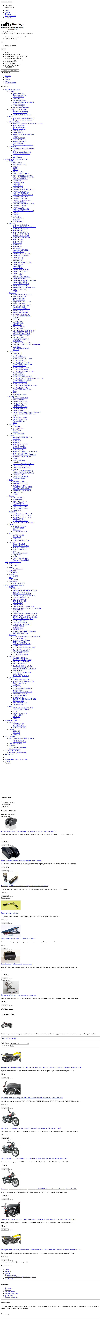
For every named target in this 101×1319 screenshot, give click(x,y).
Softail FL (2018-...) (19, 405)
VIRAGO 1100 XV (19, 326)
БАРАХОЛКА (9, 754)
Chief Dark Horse (18, 428)
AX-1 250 (16, 588)
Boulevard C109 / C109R (21, 225)
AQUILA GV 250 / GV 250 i (22, 517)
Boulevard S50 (17, 244)
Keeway (11, 496)
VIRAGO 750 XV (18, 337)
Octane (15, 556)
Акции (7, 81)
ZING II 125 (17, 538)
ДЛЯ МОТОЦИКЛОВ (12, 89)
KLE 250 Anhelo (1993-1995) (22, 688)
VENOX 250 (17, 537)
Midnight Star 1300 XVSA (21, 309)
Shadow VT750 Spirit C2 (21, 209)
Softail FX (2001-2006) (20, 407)
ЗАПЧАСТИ (13, 146)
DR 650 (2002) (17, 670)
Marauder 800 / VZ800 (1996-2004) (24, 287)
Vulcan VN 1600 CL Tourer (21, 362)
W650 (14, 391)
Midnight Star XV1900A (20, 312)
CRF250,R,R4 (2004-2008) (21, 597)
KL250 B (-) (17, 685)
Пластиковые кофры (19, 95)
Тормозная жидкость (19, 742)
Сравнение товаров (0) (8, 1038)
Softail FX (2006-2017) (20, 408)
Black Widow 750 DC (20, 164)
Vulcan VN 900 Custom (20, 387)
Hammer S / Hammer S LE (21, 547)
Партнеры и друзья (11, 1293)
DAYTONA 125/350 (19, 526)
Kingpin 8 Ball (17, 555)
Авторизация (9, 7)
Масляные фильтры (19, 747)
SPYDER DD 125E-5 (20, 531)
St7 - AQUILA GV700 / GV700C (23, 522)
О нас (7, 10)
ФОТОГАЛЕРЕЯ (10, 83)
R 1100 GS (16, 717)
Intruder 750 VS (18, 261)
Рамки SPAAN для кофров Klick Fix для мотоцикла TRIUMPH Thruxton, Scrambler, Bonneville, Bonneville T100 (38, 1219)
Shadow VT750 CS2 (19, 205)
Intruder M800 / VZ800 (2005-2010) (24, 280)
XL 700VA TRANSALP (20, 620)
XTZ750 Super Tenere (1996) (22, 649)
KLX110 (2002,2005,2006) (21, 679)
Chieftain (15, 432)
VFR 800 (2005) (18, 628)
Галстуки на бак (18, 143)
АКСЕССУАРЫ (14, 122)
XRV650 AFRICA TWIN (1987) (23, 606)
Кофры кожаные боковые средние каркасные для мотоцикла (21, 860)
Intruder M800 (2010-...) (20, 278)
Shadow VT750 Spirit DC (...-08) (23, 211)
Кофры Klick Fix (18, 93)
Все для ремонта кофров (21, 107)
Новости (8, 76)
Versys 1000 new (18, 704)
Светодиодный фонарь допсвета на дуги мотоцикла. (18, 995)
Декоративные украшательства (23, 145)
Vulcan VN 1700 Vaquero (21, 369)
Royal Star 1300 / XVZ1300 (21, 316)
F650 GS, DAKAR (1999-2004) (23, 708)
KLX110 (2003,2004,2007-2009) (23, 681)
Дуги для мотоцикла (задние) (22, 120)
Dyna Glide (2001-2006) (20, 398)
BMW (11, 563)
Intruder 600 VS (18, 257)
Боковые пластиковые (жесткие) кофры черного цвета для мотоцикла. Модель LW (28, 831)
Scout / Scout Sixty (19, 433)
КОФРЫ (11, 91)
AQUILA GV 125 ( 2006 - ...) (22, 514)
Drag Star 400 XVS (19, 303)
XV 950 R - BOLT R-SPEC (21, 342)
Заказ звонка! (15, 37)
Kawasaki (12, 574)
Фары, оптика (17, 130)
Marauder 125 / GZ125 (20, 282)
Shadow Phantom (18, 182)
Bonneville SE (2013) (19, 448)
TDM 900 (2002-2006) (20, 653)
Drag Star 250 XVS (19, 300)
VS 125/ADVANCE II (20, 492)
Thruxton (15, 469)
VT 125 (15, 494)
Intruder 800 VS (18, 264)
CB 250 (15, 166)
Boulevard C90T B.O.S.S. (21, 234)
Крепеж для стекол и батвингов (23, 148)
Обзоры (7, 79)
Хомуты (15, 155)
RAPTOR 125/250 (19, 528)
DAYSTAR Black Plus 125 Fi (22, 487)
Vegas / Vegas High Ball (20, 558)
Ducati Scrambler (18, 569)
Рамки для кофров (19, 104)
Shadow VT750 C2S (19, 202)
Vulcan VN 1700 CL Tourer (21, 367)
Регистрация (9, 5)
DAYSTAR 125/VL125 (20, 483)
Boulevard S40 (17, 243)
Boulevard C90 (17, 230)
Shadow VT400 (18, 187)
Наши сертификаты (11, 1297)
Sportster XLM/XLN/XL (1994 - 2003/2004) (27, 412)
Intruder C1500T (18, 268)
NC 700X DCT (17, 610)
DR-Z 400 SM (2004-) (20, 663)
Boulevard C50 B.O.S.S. (20, 228)
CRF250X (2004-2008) (20, 599)
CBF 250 (15, 170)
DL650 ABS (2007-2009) (21, 676)
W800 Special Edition (19, 394)
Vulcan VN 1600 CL (19, 360)
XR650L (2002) (18, 603)
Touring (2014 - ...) (19, 421)
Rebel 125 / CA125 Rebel (21, 173)
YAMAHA (12, 293)
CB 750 (15, 168)
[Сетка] (1, 1042)
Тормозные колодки (15, 743)
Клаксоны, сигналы (19, 139)
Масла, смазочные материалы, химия (21, 738)
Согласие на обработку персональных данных (20, 1277)
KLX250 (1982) (18, 690)
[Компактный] (5, 1042)
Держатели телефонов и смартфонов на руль (28, 123)
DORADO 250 (17, 499)
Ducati (11, 567)
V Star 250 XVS (18, 323)
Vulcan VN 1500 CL (19, 357)
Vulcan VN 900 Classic (20, 382)
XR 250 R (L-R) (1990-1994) (22, 594)
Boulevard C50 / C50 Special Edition (24, 227)
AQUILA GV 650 (18, 519)
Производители (10, 1291)
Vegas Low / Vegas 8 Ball (21, 560)
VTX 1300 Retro (18, 218)
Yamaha (11, 729)
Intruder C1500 (17, 266)
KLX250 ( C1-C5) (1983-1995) (23, 692)
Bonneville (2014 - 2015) (20, 444)
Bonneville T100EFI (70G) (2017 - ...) (25, 451)
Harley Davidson (14, 396)
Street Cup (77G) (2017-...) (21, 465)
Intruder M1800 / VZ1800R (21, 277)
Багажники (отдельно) (20, 113)
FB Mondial (12, 571)
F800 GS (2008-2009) (20, 713)
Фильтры (12, 745)
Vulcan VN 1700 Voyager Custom (23, 371)
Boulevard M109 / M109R (21, 236)
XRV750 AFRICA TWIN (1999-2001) (25, 617)
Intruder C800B (17, 273)
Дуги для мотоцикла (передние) (23, 118)
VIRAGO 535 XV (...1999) (21, 334)
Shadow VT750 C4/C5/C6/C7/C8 (23, 204)
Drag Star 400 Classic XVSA (22, 302)
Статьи (7, 77)
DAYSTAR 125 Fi (19, 481)
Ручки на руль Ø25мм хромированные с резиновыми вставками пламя (24, 886)
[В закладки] (10, 845)
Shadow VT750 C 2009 (20, 196)
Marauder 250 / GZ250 (20, 285)
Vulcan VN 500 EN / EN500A (22, 376)
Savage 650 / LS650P (19, 289)
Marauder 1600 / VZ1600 (21, 284)
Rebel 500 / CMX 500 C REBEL (23, 177)
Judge (14, 551)
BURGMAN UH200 (19, 727)
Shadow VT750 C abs (20, 198)
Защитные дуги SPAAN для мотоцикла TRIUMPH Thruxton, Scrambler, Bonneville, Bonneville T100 (34, 1158)
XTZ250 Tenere (18, 638)
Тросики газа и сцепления (21, 154)
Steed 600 (16, 214)
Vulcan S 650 (17, 355)
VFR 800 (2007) (18, 629)
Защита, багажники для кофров (23, 102)
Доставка (8, 14)
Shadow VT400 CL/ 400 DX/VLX (24, 189)
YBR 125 (16, 346)
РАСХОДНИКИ (10, 736)
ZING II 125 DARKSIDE (21, 540)
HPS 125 (15, 572)
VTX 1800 (16, 220)
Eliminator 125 (17, 353)
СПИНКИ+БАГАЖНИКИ (17, 109)
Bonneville (16, 442)
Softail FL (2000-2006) (20, 401)
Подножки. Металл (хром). (10, 913)
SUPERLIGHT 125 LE (20, 505)
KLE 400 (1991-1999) (20, 695)
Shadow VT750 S (18, 207)
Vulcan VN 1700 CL (19, 366)
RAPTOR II (16, 530)
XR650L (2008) (18, 604)
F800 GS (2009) (18, 715)
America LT (16, 439)
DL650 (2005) (17, 674)
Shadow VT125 (18, 186)
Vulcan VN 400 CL (19, 375)
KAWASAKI (13, 351)
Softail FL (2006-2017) (20, 403)
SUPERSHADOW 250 (20, 508)
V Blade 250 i (17, 510)
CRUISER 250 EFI (19, 497)
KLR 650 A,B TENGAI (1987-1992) (24, 699)
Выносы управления (20, 141)
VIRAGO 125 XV (18, 328)
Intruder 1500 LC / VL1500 (21, 253)
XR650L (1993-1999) (19, 601)
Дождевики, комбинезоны (17, 752)
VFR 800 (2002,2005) (20, 622)
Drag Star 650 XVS (19, 307)
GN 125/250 (17, 248)
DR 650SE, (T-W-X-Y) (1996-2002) (24, 669)
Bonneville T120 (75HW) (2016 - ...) (24, 453)
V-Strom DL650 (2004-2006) (22, 672)
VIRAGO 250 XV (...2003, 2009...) (24, 330)
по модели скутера (11, 720)
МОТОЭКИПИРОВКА (13, 751)
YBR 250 (16, 350)
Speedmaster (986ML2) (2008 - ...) (23, 464)
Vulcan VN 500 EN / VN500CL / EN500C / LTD (28, 378)
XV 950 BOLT (17, 341)
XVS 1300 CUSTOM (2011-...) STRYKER (26, 344)
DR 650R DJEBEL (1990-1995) (23, 667)
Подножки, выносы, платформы (23, 134)
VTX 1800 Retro (18, 221)
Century (15, 579)
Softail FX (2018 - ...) (19, 410)
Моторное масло (18, 740)
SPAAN (5, 806)
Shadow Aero (17, 180)
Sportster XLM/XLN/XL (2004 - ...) (24, 414)
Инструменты (17, 157)
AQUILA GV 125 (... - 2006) (22, 515)
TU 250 (15, 291)
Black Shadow (17, 163)
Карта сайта (9, 1278)
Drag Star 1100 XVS (19, 296)
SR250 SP (16, 319)
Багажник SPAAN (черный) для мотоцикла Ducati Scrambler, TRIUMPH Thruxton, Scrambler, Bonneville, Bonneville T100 (41, 1067)
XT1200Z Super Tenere (20, 654)
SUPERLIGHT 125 (19, 503)
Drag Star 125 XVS (19, 298)
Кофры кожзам (17, 98)
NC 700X (16, 612)
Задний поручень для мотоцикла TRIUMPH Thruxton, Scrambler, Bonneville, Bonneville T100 (32, 1098)
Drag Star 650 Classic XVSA (22, 305)
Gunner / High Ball (19, 544)
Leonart (11, 524)
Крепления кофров (19, 106)
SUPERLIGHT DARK (20, 506)
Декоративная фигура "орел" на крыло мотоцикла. (18, 938)
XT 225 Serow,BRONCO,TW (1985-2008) (26, 636)
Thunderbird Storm (19, 478)
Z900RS (15, 576)
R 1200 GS (16, 718)
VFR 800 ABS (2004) (20, 626)
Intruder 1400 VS (18, 252)
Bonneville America (19, 446)
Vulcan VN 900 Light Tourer (22, 389)
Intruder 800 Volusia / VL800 (22, 262)
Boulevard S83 (17, 246)
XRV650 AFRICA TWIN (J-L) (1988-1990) (27, 608)
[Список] (3, 1042)
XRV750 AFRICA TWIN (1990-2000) (25, 613)
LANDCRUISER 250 (20, 501)
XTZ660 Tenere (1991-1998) (22, 644)
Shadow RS (16, 184)
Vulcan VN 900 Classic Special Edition (25, 385)
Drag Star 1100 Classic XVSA (22, 294)
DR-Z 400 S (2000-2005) (21, 661)
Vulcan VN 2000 (18, 373)
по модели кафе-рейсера (13, 562)
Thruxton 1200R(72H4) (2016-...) (23, 473)
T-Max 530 (16, 733)
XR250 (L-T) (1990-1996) (21, 592)
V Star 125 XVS (18, 321)
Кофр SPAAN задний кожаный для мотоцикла (16, 964)
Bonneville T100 (18, 449)
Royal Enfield (13, 581)
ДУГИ (11, 116)
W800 (14, 392)
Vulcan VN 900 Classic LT (21, 383)
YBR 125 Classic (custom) (21, 348)
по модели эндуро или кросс (14, 585)
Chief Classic (17, 426)
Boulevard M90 (17, 241)
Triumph (11, 435)
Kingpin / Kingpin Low (20, 553)
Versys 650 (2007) (18, 701)
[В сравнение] (12, 845)
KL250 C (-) (17, 686)
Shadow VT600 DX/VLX (21, 193)
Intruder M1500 (17, 275)
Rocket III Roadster (19, 460)
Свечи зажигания (14, 749)
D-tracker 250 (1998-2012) (21, 693)
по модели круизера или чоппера (16, 159)
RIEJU (11, 578)
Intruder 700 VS (18, 259)
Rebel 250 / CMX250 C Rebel (22, 175)
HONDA (12, 161)
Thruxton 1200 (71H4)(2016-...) (23, 471)
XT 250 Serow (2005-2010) (21, 640)
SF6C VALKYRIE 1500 (20, 179)
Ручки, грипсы (18, 132)
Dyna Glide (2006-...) (19, 400)
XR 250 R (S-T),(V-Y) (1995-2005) (24, 595)
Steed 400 (16, 212)
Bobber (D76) (17, 440)
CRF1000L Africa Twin (20, 633)
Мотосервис (9, 1295)
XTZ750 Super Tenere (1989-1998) (24, 647)
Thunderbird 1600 (18, 474)
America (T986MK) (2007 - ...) (22, 437)
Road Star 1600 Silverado (21, 314)
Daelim (11, 480)
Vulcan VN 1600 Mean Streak (22, 364)
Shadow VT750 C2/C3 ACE (22, 200)
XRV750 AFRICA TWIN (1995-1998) (25, 615)
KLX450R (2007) (18, 697)
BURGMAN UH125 (19, 726)
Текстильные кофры (19, 100)
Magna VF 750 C (18, 171)
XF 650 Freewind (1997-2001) (22, 665)
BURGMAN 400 (18, 724)
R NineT (15, 565)
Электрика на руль (19, 125)
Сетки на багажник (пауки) (22, 114)
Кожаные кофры (18, 97)
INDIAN (11, 424)
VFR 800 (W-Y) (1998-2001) (22, 624)
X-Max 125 (16, 734)
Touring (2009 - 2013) (20, 419)
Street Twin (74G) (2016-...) (21, 467)
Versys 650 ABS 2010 (20, 702)
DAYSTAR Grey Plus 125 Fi (22, 490)
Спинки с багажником (20, 111)
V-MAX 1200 (17, 325)
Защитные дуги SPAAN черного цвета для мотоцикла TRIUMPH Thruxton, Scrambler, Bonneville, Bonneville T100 (39, 1189)
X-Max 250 (16, 731)
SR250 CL (16, 318)
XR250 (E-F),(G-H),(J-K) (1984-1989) (25, 590)
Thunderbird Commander (21, 476)
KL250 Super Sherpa (19, 683)
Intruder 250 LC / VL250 (21, 255)
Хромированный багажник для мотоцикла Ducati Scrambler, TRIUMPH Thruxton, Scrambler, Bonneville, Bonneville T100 (41, 1250)
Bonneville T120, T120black (22, 457)
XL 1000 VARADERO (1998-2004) (24, 631)
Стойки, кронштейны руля (22, 152)
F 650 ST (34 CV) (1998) (21, 710)
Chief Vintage (17, 430)
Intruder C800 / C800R (20, 271)
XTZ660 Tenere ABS (19, 642)
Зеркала (15, 136)
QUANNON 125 (18, 535)
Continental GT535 (19, 583)
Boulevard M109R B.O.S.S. (21, 237)
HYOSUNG (13, 512)
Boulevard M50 (17, 239)
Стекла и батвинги (19, 127)
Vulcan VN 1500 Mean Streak (22, 359)
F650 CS (15, 711)
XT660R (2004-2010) (19, 645)
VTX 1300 (16, 216)
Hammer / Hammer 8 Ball (21, 546)
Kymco (11, 533)
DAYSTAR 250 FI (19, 485)
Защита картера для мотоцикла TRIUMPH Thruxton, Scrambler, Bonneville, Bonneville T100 (31, 1128)
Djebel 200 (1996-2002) (20, 658)
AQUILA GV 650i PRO (20, 521)
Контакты (8, 17)
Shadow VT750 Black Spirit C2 (23, 195)
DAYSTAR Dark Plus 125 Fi (22, 489)
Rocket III (16, 458)
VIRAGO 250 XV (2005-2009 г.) (23, 332)
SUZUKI (12, 223)
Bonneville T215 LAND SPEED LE (24, 455)
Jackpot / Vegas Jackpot (20, 549)
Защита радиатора (19, 138)
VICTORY (12, 542)
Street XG (16, 416)
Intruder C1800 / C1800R (21, 269)
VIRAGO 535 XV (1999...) (21, 335)
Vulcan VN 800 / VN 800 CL (22, 380)
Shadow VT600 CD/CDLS (21, 191)
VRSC (15, 423)
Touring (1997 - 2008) (20, 417)
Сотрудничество (10, 16)
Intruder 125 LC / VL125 (21, 250)
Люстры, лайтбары (19, 129)
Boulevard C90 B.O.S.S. (20, 232)
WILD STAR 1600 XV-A (21, 339)
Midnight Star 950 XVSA (21, 310)
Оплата (7, 12)
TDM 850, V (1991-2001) (21, 651)
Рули (14, 150)
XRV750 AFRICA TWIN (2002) (23, 619)
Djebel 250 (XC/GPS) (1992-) (22, 660)
